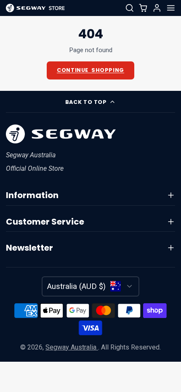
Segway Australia (71, 347)
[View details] (61, 133)
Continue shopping (90, 70)
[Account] (157, 8)
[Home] (35, 8)
